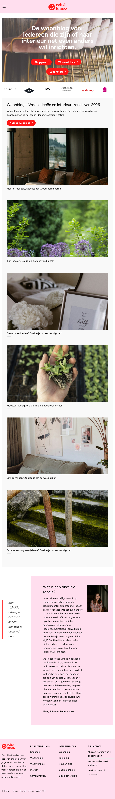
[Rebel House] (57, 6)
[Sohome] (10, 89)
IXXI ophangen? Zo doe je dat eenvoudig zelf (31, 477)
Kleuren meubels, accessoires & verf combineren (34, 188)
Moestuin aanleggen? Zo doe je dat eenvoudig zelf (35, 405)
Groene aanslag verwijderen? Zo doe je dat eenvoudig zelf (39, 550)
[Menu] (4, 6)
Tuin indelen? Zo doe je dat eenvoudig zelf (30, 260)
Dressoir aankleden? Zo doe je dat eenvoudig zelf (34, 333)
